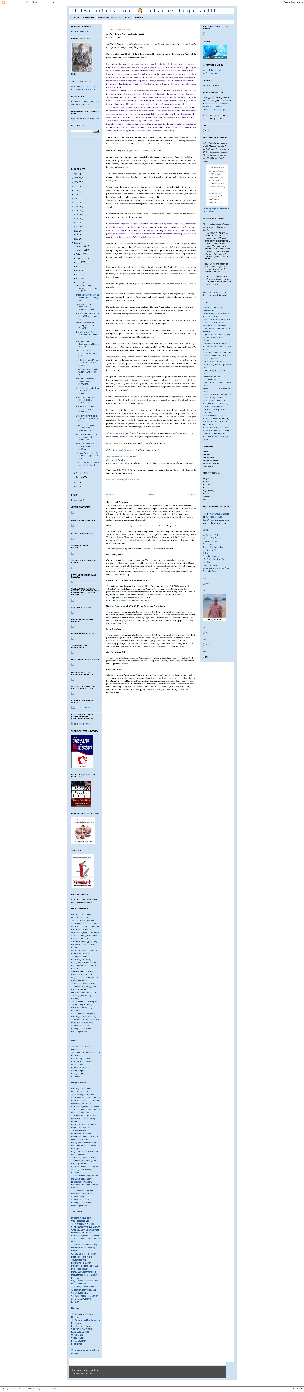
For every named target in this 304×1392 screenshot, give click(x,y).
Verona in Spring (78, 1071)
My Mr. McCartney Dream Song (216, 568)
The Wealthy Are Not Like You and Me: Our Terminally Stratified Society (217, 346)
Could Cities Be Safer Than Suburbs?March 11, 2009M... (87, 390)
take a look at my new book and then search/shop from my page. (216, 107)
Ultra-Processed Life (80, 917)
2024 (76, 182)
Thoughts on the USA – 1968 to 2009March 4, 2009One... (86, 446)
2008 (76, 483)
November (80, 250)
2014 (76, 223)
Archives (74, 18)
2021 (76, 194)
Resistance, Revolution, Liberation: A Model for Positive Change (84, 1185)
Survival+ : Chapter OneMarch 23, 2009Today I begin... (86, 307)
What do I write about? (80, 32)
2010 (76, 239)
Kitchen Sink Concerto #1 (214, 547)
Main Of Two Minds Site (109, 18)
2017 (76, 210)
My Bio (74, 74)
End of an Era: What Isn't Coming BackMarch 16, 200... (87, 353)
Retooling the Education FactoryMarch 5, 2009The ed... (86, 437)
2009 (76, 243)
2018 (76, 207)
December (80, 246)
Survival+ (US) (77, 1197)
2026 (76, 174)
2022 (76, 190)
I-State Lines (76, 1077)
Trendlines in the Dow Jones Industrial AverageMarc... (85, 400)
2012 (76, 231)
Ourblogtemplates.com (42, 1389)
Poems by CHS (77, 500)
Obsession (207, 544)
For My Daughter (78, 1074)
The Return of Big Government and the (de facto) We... (87, 344)
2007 (76, 487)
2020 (76, 198)
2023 (76, 186)
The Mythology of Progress (82, 920)
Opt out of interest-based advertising (171, 568)
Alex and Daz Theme (212, 538)
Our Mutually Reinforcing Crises (216, 334)
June (78, 270)
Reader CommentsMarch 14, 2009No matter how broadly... (87, 362)
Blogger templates (10, 1389)
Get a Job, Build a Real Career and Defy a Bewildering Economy (84, 995)
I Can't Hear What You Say (214, 559)
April (78, 278)
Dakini (205, 553)
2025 (76, 178)
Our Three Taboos (210, 361)
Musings (128, 18)
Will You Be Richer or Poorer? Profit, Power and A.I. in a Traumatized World (84, 953)
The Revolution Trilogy (212, 307)
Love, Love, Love (210, 565)
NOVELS (75, 1308)
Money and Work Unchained (83, 962)
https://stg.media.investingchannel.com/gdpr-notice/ (128, 600)
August (79, 262)
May (77, 274)
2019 (76, 202)
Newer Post (110, 494)
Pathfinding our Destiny (81, 959)
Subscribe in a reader (83, 1373)
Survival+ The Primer (80, 1026)
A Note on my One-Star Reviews (216, 388)
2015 (76, 219)
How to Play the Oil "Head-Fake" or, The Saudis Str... (87, 465)
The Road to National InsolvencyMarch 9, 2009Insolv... (85, 409)
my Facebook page (211, 85)
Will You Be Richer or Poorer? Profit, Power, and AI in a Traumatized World (84, 1257)
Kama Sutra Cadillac (80, 1068)
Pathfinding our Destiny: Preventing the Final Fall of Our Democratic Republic (84, 1137)
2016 (76, 215)
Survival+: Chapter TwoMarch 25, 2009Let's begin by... (87, 288)
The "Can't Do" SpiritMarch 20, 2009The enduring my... (87, 316)
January (79, 477)
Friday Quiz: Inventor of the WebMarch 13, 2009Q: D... (87, 372)
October (79, 254)
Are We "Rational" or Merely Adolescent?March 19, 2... (85, 325)
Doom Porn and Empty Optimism (217, 382)
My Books (140, 18)
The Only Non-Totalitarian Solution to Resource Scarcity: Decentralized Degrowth (215, 403)
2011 (76, 235)
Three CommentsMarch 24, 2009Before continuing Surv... (87, 297)
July (77, 266)
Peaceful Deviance (211, 556)
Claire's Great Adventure (81, 1062)
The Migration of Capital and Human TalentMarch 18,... (88, 335)
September (80, 258)
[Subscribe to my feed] (73, 1373)
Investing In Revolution (81, 914)
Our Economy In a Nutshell (214, 370)
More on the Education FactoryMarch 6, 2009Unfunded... (85, 428)
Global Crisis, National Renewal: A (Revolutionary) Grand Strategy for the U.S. (85, 1239)
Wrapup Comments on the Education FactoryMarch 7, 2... (87, 418)
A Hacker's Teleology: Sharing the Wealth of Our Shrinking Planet (84, 945)
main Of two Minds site (219, 514)
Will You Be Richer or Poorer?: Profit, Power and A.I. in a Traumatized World (84, 1128)
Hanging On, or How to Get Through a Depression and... (87, 456)
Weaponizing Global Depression (217, 364)
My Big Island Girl (210, 535)
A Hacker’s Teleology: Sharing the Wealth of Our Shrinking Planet (84, 1119)
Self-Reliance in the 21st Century (85, 923)
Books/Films (89, 18)
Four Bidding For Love (80, 1059)
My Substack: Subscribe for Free (85, 119)
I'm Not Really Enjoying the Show (217, 352)
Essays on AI (208, 310)
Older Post (192, 494)
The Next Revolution (211, 550)
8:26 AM (135, 479)
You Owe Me (208, 562)
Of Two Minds (77, 1065)
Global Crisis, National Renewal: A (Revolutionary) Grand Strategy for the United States (85, 935)
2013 (76, 227)
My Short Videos (210, 73)
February (80, 473)
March (78, 282)
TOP (301, 1389)
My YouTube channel (212, 70)
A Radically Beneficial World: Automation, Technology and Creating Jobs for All (83, 987)
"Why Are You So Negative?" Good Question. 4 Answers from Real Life (216, 328)
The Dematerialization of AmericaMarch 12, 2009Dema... (86, 381)
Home (151, 494)
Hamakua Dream (210, 541)
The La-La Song (210, 571)
